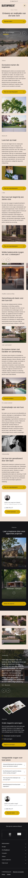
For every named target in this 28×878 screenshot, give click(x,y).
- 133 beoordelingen (8, 32)
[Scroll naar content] (24, 33)
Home (12, 9)
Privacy (3, 874)
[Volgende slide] (8, 260)
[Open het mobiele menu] (24, 5)
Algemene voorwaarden (18, 871)
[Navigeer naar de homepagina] (8, 6)
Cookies (9, 874)
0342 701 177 (9, 507)
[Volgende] (8, 691)
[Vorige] (4, 691)
